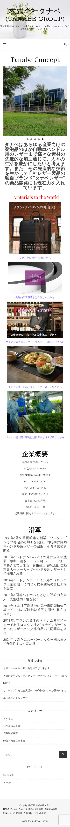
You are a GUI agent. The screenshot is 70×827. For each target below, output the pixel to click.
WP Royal (42, 820)
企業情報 (28, 813)
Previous (4, 101)
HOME (6, 809)
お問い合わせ (39, 813)
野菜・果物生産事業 (14, 740)
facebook (8, 774)
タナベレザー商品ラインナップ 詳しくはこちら (35, 386)
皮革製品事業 (10, 733)
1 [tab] (27, 139)
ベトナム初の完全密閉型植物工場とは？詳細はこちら (35, 437)
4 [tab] (39, 139)
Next (66, 101)
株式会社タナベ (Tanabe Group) (35, 15)
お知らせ (8, 718)
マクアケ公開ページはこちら (35, 257)
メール (7, 782)
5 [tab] (42, 139)
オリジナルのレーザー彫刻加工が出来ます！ (27, 668)
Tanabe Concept (19, 809)
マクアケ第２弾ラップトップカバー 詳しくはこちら (35, 341)
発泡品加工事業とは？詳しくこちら (35, 297)
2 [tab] (31, 139)
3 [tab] (35, 139)
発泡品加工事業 (11, 725)
